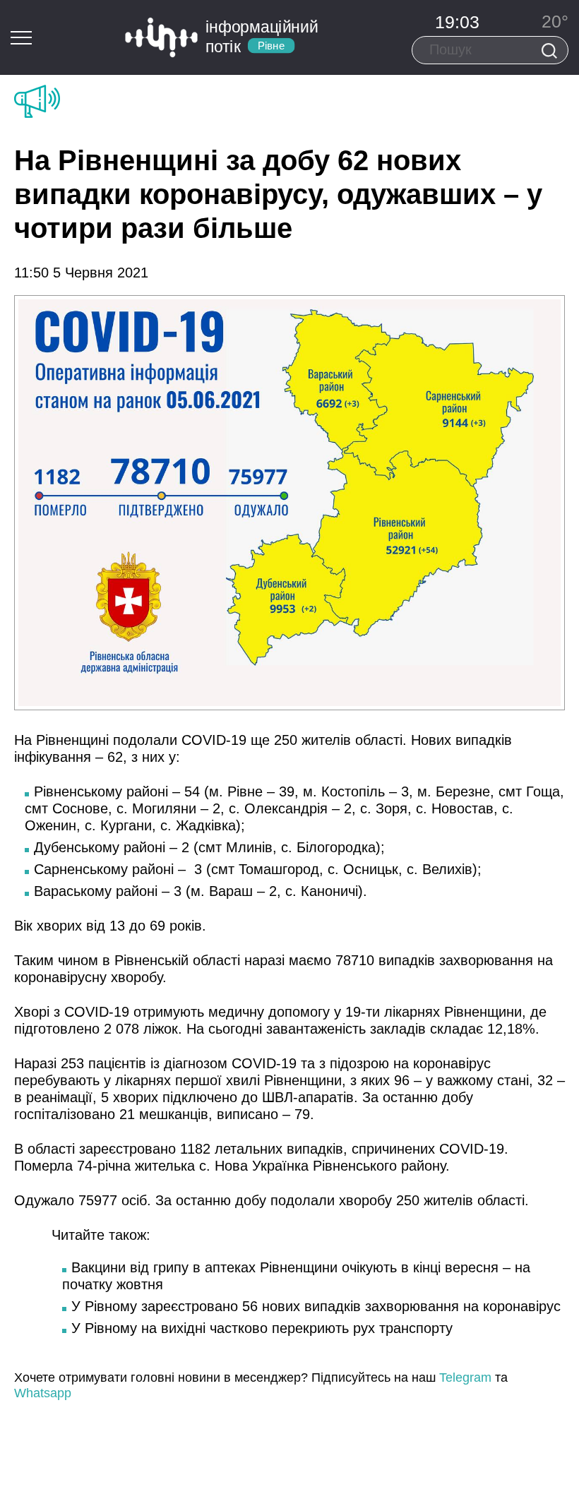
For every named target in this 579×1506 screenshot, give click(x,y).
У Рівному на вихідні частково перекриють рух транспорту (262, 1328)
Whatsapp (42, 1393)
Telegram (465, 1377)
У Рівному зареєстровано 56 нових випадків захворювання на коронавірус (316, 1306)
